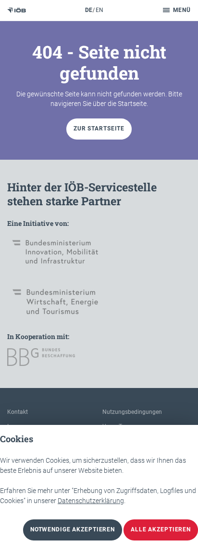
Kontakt (17, 412)
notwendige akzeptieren (72, 529)
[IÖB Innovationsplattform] (16, 10)
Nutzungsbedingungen (132, 412)
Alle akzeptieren (161, 529)
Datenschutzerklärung (91, 501)
